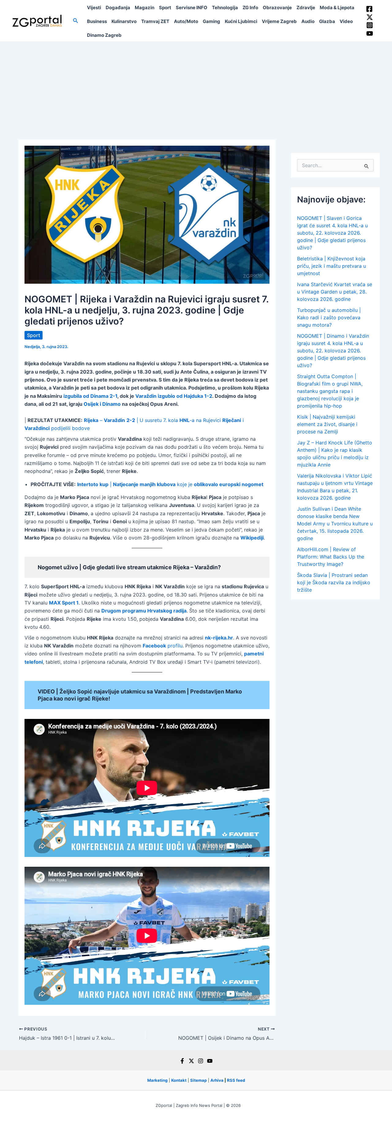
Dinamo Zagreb (104, 35)
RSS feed (236, 1080)
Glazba (327, 21)
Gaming (211, 21)
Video (346, 21)
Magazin (144, 7)
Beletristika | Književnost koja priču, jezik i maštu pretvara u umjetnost (331, 265)
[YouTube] (369, 33)
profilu (163, 646)
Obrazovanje (277, 7)
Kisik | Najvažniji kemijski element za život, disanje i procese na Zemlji (327, 424)
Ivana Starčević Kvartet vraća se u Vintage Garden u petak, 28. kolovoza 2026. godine (334, 291)
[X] (191, 1061)
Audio (308, 21)
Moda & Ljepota (337, 7)
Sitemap (198, 1080)
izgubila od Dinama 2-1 (90, 396)
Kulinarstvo (124, 21)
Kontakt (179, 1080)
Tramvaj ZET (155, 21)
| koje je (170, 484)
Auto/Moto (186, 21)
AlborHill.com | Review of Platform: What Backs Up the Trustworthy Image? (330, 556)
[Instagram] (369, 25)
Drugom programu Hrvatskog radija (144, 611)
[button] (75, 21)
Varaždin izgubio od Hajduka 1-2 (173, 396)
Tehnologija (225, 7)
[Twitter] (369, 17)
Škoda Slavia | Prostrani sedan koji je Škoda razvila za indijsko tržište (333, 582)
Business (97, 21)
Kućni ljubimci (241, 21)
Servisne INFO (191, 7)
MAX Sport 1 (64, 603)
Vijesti (94, 7)
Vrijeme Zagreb (279, 21)
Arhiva (217, 1080)
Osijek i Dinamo (102, 404)
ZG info (250, 7)
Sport (165, 7)
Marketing (157, 1080)
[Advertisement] (196, 87)
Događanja (118, 7)
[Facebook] (369, 9)
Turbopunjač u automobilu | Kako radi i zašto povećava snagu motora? (329, 317)
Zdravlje (305, 7)
